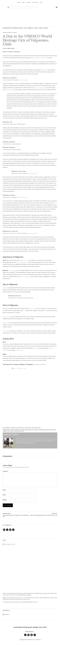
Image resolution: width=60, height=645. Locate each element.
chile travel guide (24, 429)
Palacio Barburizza (25, 276)
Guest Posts (35, 2)
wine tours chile (13, 431)
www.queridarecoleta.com (28, 442)
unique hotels (9, 89)
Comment (5, 471)
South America (28, 28)
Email (4, 494)
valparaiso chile (6, 431)
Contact (28, 2)
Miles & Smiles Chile (21, 262)
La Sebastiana (12, 270)
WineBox (5, 287)
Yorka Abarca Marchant (24, 80)
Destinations (7, 28)
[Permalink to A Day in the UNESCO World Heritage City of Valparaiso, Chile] (11, 51)
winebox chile (21, 431)
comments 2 (14, 32)
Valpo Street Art (24, 260)
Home (19, 2)
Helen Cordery (10, 48)
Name (4, 490)
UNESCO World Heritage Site (39, 57)
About (23, 2)
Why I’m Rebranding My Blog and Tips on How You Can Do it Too (43, 514)
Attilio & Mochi (19, 350)
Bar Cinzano (6, 331)
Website (5, 499)
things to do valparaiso (33, 429)
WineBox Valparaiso (39, 87)
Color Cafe (32, 308)
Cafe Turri (5, 322)
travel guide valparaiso (44, 429)
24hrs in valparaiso (15, 429)
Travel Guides (43, 28)
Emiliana (36, 348)
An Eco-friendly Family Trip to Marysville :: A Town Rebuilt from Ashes (16, 515)
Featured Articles (17, 28)
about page (23, 597)
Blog (41, 2)
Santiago (44, 70)
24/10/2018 (9, 32)
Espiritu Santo (6, 316)
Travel (36, 28)
